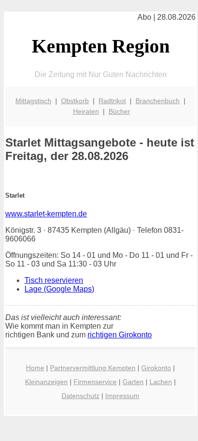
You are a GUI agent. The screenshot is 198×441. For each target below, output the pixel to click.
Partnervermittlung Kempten (93, 368)
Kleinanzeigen (46, 382)
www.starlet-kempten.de (46, 214)
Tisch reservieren (54, 280)
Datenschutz (80, 396)
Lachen (160, 382)
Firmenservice (95, 382)
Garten (133, 382)
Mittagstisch (33, 101)
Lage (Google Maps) (59, 289)
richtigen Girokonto (119, 335)
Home (35, 368)
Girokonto (156, 368)
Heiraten (86, 111)
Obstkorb (75, 101)
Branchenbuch (158, 101)
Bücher (119, 111)
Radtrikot (112, 101)
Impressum (122, 396)
